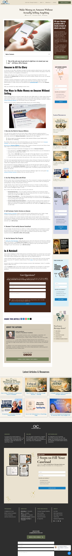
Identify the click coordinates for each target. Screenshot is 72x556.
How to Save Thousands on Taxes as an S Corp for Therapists (59, 131)
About (41, 2)
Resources (48, 2)
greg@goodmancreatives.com (36, 533)
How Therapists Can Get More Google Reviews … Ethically (60, 147)
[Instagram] (26, 355)
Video (31, 259)
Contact (54, 2)
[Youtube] (28, 355)
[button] (49, 54)
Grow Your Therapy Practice (31, 2)
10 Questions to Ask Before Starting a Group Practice (59, 180)
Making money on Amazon (10, 213)
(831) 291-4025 (36, 531)
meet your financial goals (12, 240)
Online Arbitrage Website (10, 100)
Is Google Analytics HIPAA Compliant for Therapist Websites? (59, 163)
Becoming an (12, 145)
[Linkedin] (31, 355)
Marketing (45, 15)
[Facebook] (24, 355)
